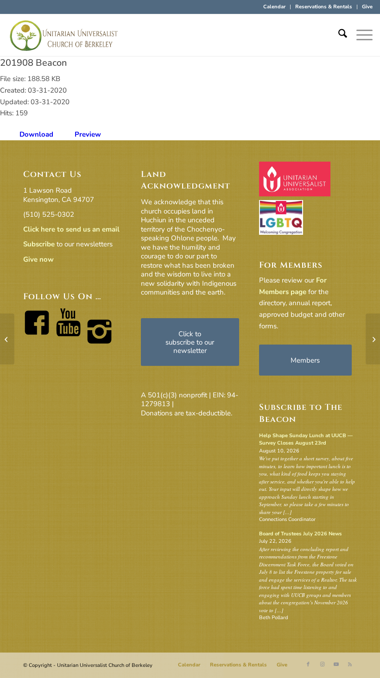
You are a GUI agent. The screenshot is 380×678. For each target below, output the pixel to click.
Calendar (274, 6)
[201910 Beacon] (7, 339)
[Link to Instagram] (322, 665)
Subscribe (39, 244)
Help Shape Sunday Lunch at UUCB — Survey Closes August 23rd (306, 439)
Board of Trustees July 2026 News (300, 533)
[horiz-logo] (63, 35)
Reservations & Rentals (323, 6)
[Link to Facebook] (308, 665)
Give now (38, 259)
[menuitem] (275, 7)
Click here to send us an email (71, 229)
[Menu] (360, 35)
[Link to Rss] (350, 665)
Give (367, 6)
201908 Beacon (33, 62)
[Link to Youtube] (336, 665)
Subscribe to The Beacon (300, 413)
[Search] (338, 35)
